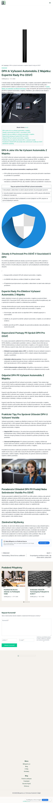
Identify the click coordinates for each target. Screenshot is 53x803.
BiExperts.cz (6, 78)
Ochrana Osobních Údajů (33, 793)
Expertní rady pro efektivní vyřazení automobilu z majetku (18, 134)
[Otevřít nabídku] (49, 3)
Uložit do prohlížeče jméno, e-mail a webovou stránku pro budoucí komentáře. (44, 638)
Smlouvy (26, 786)
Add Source (45, 799)
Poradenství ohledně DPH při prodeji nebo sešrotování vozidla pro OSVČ (22, 141)
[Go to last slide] (4, 586)
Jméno (4, 640)
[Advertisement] (26, 15)
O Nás (26, 769)
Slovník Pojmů (26, 783)
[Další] (49, 586)
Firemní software (27, 778)
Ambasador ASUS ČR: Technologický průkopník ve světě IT (39, 592)
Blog (26, 766)
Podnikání (4, 68)
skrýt (26, 127)
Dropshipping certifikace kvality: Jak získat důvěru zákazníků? (40, 555)
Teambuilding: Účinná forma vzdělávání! (13, 554)
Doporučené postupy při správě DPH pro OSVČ (15, 136)
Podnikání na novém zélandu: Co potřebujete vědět (12, 592)
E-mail (21, 640)
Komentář (5, 620)
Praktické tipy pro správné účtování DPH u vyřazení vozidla (18, 140)
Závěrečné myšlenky (8, 143)
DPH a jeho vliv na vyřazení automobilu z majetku (16, 130)
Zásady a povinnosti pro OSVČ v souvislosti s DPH (16, 132)
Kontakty (26, 771)
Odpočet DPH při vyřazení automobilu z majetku (15, 138)
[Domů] (2, 65)
